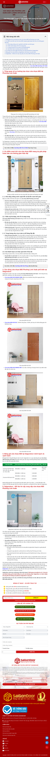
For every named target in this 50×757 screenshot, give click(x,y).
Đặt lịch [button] (47, 208)
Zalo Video (7, 750)
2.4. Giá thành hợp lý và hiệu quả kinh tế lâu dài (17, 49)
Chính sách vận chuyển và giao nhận (10, 733)
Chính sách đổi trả (6, 731)
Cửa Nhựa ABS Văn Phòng (21, 266)
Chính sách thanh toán (7, 726)
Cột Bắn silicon (29, 648)
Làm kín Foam (6, 648)
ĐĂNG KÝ (35, 597)
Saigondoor (5, 568)
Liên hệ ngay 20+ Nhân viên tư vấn (25, 681)
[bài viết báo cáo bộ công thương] (25, 709)
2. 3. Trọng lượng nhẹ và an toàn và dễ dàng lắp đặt (18, 47)
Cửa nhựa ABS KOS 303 (11, 277)
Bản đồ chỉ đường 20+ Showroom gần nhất (24, 606)
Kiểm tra (32, 651)
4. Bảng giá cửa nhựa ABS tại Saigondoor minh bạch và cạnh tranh (20, 52)
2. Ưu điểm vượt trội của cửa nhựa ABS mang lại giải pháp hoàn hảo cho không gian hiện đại (24, 42)
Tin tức (25, 16)
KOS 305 (19, 367)
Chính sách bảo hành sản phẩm (9, 728)
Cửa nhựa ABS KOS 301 (11, 322)
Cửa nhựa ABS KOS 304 (11, 367)
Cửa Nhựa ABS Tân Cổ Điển (21, 147)
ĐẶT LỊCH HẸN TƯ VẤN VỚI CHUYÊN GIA (24, 614)
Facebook (7, 741)
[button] (47, 738)
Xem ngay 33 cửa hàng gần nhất (25, 678)
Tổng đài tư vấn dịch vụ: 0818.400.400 (26, 684)
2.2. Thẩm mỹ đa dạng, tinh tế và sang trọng (16, 45)
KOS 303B (19, 277)
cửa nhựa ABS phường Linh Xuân (38, 65)
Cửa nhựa (12, 132)
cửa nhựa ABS (42, 121)
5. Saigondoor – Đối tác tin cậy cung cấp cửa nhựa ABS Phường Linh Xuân (22, 53)
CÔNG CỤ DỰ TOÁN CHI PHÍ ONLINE (24, 618)
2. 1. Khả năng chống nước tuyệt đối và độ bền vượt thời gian (20, 44)
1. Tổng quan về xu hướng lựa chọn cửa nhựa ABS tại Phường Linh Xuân (22, 39)
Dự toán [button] (47, 212)
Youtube (6, 743)
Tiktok (6, 745)
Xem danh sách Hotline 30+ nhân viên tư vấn (24, 610)
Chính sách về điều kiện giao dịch (9, 735)
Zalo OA (6, 748)
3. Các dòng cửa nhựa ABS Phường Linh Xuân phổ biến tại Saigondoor (21, 50)
